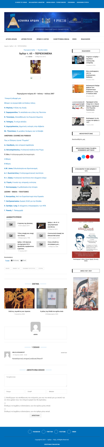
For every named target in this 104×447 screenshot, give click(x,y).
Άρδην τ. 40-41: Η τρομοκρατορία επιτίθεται (53, 225)
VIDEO (74, 39)
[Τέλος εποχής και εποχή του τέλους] (11, 236)
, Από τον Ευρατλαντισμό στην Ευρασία (24, 196)
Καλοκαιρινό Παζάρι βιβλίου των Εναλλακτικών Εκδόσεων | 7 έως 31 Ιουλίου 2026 (93, 89)
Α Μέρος (7, 159)
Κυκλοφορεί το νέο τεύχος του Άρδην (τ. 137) (93, 120)
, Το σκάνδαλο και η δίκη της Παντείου (25, 112)
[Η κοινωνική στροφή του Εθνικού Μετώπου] (41, 236)
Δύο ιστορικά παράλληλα (19, 145)
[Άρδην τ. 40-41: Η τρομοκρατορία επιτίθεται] (41, 226)
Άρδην (7, 268)
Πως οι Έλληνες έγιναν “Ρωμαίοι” (16, 140)
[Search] (99, 39)
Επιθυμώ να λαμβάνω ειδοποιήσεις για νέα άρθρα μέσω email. (27, 411)
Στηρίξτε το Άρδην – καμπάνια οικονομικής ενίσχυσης (93, 60)
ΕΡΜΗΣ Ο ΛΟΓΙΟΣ (43, 39)
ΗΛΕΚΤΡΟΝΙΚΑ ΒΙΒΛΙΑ (61, 39)
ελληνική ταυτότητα (29, 268)
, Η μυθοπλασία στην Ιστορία (20, 187)
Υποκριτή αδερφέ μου (13, 98)
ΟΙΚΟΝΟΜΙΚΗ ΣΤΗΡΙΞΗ (83, 2)
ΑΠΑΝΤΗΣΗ (64, 352)
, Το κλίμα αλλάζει (15, 122)
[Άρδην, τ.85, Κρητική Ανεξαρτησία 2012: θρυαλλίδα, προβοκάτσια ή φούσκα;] (11, 246)
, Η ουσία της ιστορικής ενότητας (20, 182)
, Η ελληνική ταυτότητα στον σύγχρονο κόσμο (25, 178)
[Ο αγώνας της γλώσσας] (11, 224)
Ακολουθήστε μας (78, 139)
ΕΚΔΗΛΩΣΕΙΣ (85, 39)
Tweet (7, 260)
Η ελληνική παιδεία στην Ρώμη (23, 150)
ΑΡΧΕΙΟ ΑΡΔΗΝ (11, 39)
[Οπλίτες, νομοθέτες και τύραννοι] (19, 298)
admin (30, 56)
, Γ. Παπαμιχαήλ (13, 210)
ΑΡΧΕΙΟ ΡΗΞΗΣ (26, 39)
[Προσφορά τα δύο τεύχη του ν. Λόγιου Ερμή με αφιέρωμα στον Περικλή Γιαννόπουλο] (78, 105)
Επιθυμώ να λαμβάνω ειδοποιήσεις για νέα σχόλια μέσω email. (27, 406)
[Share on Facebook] (33, 276)
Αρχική (6, 46)
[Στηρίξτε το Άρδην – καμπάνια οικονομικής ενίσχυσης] (78, 60)
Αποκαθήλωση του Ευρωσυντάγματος (23, 117)
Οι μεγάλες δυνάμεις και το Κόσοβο (23, 131)
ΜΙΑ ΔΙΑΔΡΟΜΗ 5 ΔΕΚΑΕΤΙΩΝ (36, 2)
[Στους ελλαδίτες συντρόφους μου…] (41, 244)
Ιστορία (41, 268)
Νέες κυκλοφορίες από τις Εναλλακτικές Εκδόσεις (92, 74)
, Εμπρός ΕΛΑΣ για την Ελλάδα (22, 201)
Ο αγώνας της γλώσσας (25, 223)
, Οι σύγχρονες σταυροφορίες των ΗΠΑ (25, 206)
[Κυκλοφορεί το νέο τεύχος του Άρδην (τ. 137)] (78, 121)
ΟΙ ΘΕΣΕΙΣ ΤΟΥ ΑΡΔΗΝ (21, 2)
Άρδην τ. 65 (16, 268)
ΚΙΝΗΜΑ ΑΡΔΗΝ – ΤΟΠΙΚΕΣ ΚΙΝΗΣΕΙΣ (56, 2)
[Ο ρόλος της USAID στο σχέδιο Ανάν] (52, 298)
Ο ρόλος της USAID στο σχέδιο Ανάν (51, 311)
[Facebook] (49, 5)
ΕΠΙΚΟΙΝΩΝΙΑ (71, 2)
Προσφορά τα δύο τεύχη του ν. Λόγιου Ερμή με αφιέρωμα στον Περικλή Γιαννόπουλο (92, 106)
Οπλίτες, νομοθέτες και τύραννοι (19, 311)
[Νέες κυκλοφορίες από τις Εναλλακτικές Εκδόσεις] (78, 74)
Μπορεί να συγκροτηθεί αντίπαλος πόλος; (19, 103)
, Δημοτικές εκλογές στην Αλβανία (24, 126)
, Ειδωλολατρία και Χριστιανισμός (21, 168)
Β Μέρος (7, 164)
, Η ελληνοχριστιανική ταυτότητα (23, 173)
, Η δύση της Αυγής (15, 108)
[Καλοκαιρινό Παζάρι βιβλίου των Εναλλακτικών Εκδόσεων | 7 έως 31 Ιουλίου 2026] (78, 89)
